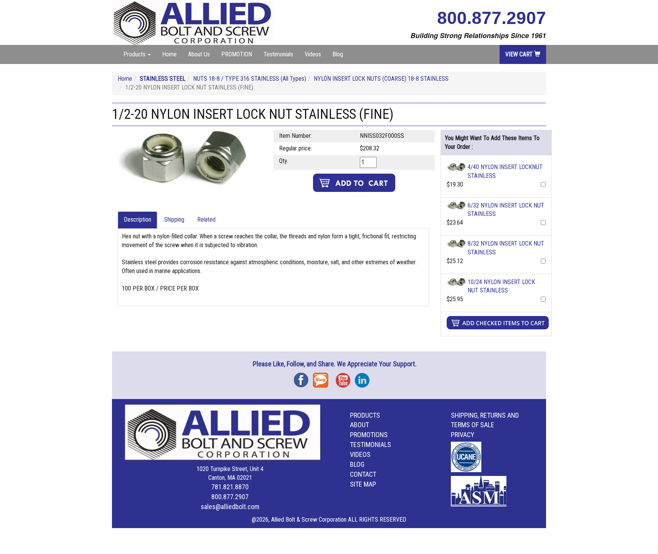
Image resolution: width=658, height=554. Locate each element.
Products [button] (135, 54)
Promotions (369, 435)
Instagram (364, 378)
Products (365, 415)
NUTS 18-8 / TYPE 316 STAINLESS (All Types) (249, 78)
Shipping (174, 219)
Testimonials (278, 54)
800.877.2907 (491, 18)
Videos (313, 54)
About (359, 425)
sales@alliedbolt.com (230, 507)
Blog (337, 54)
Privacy (462, 435)
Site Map (363, 484)
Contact (363, 474)
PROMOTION (236, 54)
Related (206, 219)
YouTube (345, 378)
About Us (199, 54)
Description (137, 219)
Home (169, 54)
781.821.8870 (230, 487)
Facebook (303, 378)
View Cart (519, 54)
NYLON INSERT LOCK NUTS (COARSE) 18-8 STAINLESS (381, 78)
